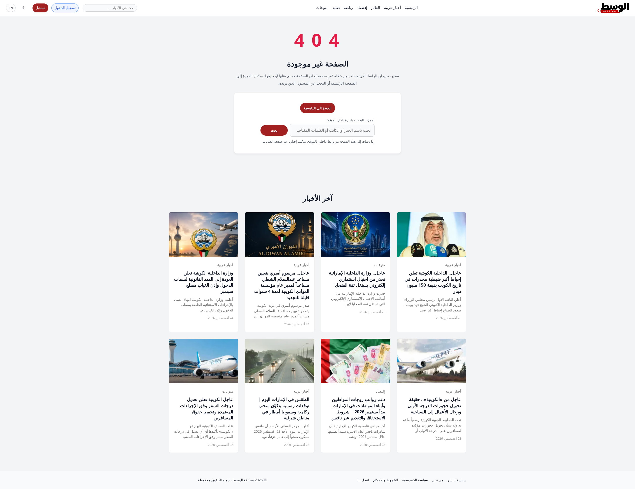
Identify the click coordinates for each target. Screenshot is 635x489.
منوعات (322, 7)
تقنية (336, 7)
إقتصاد (362, 7)
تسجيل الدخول (65, 7)
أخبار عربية (392, 7)
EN (11, 7)
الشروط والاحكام (385, 480)
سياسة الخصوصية (415, 480)
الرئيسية (411, 7)
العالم (375, 7)
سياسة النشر (456, 480)
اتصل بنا (363, 480)
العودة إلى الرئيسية (317, 108)
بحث (274, 130)
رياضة (348, 7)
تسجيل (40, 7)
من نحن (438, 480)
